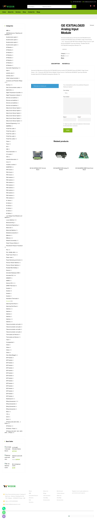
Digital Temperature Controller (13, 92)
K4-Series (8, 208)
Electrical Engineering (11, 123)
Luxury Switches (10, 220)
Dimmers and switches (11, 97)
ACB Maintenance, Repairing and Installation (13, 33)
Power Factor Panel (11, 255)
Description (55, 63)
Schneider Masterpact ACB (12, 273)
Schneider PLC (9, 275)
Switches (8, 309)
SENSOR (8, 278)
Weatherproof (9, 398)
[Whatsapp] (4, 512)
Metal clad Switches (11, 230)
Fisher (7, 141)
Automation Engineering (12, 68)
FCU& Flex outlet (10, 128)
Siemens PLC (9, 283)
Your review (66, 96)
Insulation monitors (10, 164)
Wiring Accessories (10, 401)
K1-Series (8, 200)
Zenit (7, 416)
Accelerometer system (11, 37)
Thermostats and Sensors (12, 334)
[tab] (55, 64)
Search (74, 6)
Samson (8, 270)
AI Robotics (9, 47)
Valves (7, 344)
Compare (64, 49)
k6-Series (8, 213)
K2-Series (8, 203)
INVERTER (9, 167)
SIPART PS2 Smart (10, 285)
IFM (7, 157)
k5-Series (8, 210)
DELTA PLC (9, 90)
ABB (7, 30)
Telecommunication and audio (13, 324)
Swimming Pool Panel (11, 303)
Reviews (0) (66, 63)
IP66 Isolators (9, 177)
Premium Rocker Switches (12, 262)
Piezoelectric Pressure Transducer (14, 245)
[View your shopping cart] (93, 7)
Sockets (8, 288)
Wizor (7, 411)
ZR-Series (8, 426)
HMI (7, 149)
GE (7, 146)
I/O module (9, 154)
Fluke (7, 144)
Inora (7, 162)
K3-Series (8, 205)
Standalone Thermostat (12, 298)
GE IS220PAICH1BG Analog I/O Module (61, 168)
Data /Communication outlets (13, 87)
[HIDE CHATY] (4, 516)
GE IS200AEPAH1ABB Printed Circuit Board (84, 168)
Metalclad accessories (11, 233)
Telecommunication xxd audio (13, 329)
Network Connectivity (11, 240)
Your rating (66, 90)
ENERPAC (8, 126)
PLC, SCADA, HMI (10, 252)
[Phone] (4, 508)
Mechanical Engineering (12, 225)
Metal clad (8, 227)
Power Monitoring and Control (13, 260)
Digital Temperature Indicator (13, 95)
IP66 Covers (9, 172)
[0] (89, 7)
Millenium (8, 235)
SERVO (8, 280)
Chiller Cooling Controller (12, 78)
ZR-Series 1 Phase (10, 428)
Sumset (92, 25)
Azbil (7, 70)
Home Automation (10, 151)
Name (65, 117)
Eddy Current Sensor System (13, 108)
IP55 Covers (9, 169)
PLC (7, 249)
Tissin (7, 339)
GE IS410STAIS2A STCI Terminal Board (38, 168)
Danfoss (8, 85)
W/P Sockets (9, 357)
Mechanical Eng (10, 222)
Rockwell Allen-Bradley (11, 267)
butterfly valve (9, 73)
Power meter (9, 257)
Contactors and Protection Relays (14, 80)
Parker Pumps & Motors (12, 243)
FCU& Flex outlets (10, 139)
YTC (7, 414)
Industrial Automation (11, 159)
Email (79, 117)
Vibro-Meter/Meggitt (11, 355)
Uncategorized (9, 342)
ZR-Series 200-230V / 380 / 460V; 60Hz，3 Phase (13, 431)
